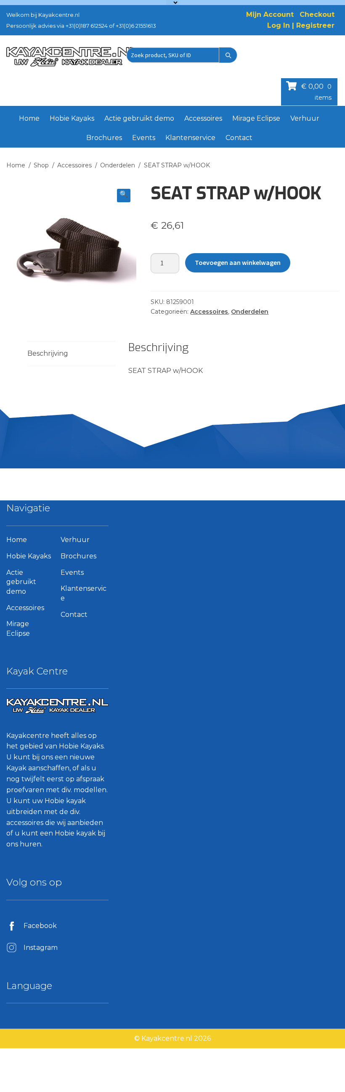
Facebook (40, 926)
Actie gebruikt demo (139, 118)
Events (143, 138)
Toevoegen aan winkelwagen (238, 262)
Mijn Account (270, 15)
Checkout (317, 15)
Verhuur (304, 118)
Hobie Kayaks (72, 118)
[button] (123, 195)
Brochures (104, 138)
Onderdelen (117, 165)
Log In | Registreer (300, 25)
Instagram (41, 948)
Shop (41, 165)
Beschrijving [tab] (47, 353)
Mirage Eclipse (256, 118)
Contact (239, 138)
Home (29, 118)
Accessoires (203, 118)
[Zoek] (228, 55)
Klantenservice (190, 138)
